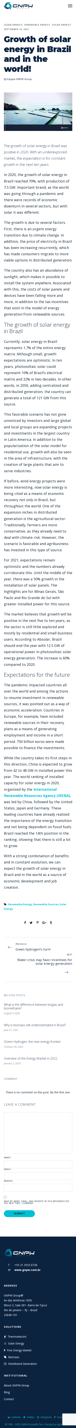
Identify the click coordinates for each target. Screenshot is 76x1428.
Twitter (30, 1417)
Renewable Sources (45, 904)
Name (7, 1158)
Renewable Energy (37, 24)
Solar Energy (61, 24)
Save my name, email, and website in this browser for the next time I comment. (36, 1202)
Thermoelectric (17, 1336)
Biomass (13, 1357)
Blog (7, 1392)
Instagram (46, 1417)
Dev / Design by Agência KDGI (55, 1424)
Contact (9, 1399)
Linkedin (16, 1417)
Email (8, 1169)
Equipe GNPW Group (19, 79)
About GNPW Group (16, 1385)
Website (8, 1181)
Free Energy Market (19, 1350)
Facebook (62, 1417)
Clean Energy (13, 24)
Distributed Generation (22, 1364)
